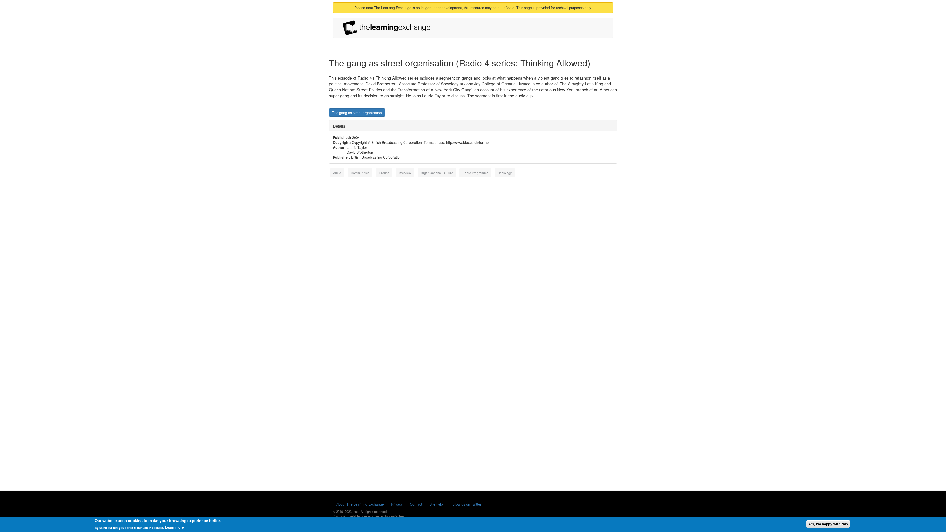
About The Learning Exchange (360, 504)
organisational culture (437, 173)
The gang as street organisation (357, 112)
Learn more (174, 527)
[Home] (388, 28)
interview (405, 173)
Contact (416, 504)
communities (360, 173)
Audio (337, 173)
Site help (436, 504)
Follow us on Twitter (465, 504)
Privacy (397, 504)
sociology (505, 173)
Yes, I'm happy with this (828, 524)
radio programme (475, 173)
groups (384, 173)
